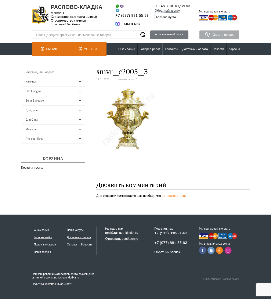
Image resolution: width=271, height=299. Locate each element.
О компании (126, 49)
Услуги (90, 49)
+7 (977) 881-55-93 (170, 243)
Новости (218, 49)
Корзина (234, 49)
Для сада (32, 119)
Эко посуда (33, 91)
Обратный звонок (167, 10)
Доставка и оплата (195, 49)
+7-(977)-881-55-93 (132, 15)
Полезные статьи (45, 244)
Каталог (53, 49)
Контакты (171, 49)
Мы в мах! (133, 24)
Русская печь (34, 138)
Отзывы (72, 244)
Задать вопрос (223, 34)
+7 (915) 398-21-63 (170, 233)
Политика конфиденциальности (52, 283)
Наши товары (42, 252)
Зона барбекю (35, 100)
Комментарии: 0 (127, 79)
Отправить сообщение (121, 238)
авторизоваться (173, 195)
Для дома (32, 110)
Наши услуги (75, 229)
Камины (31, 81)
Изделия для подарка (40, 72)
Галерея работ (150, 49)
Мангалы (31, 129)
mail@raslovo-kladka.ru (121, 232)
